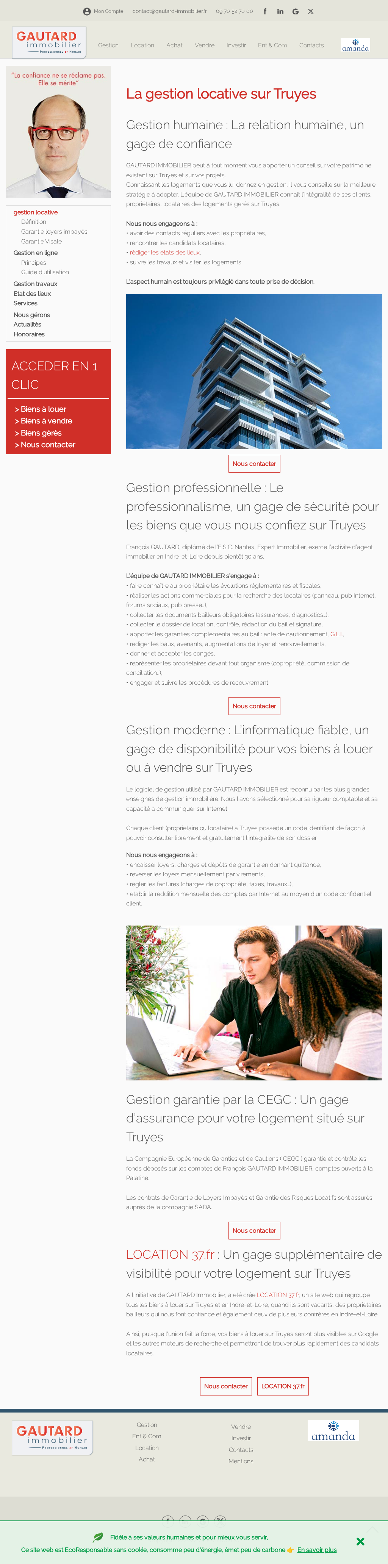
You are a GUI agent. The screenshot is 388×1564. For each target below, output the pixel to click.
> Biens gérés (38, 432)
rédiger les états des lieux (165, 252)
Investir (236, 45)
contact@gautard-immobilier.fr (170, 11)
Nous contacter (254, 463)
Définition (33, 221)
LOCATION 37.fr (170, 1254)
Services (26, 303)
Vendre (204, 45)
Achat (174, 45)
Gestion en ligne (36, 252)
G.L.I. (336, 634)
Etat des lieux (32, 293)
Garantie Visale (41, 241)
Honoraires (29, 334)
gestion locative (36, 212)
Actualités (27, 324)
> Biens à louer (40, 409)
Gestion (108, 45)
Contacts (311, 45)
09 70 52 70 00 (234, 11)
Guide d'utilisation (45, 272)
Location (142, 45)
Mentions (240, 1461)
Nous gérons (32, 314)
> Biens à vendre (43, 420)
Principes (33, 262)
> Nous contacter (45, 444)
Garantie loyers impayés (54, 231)
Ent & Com (272, 45)
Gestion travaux (35, 283)
